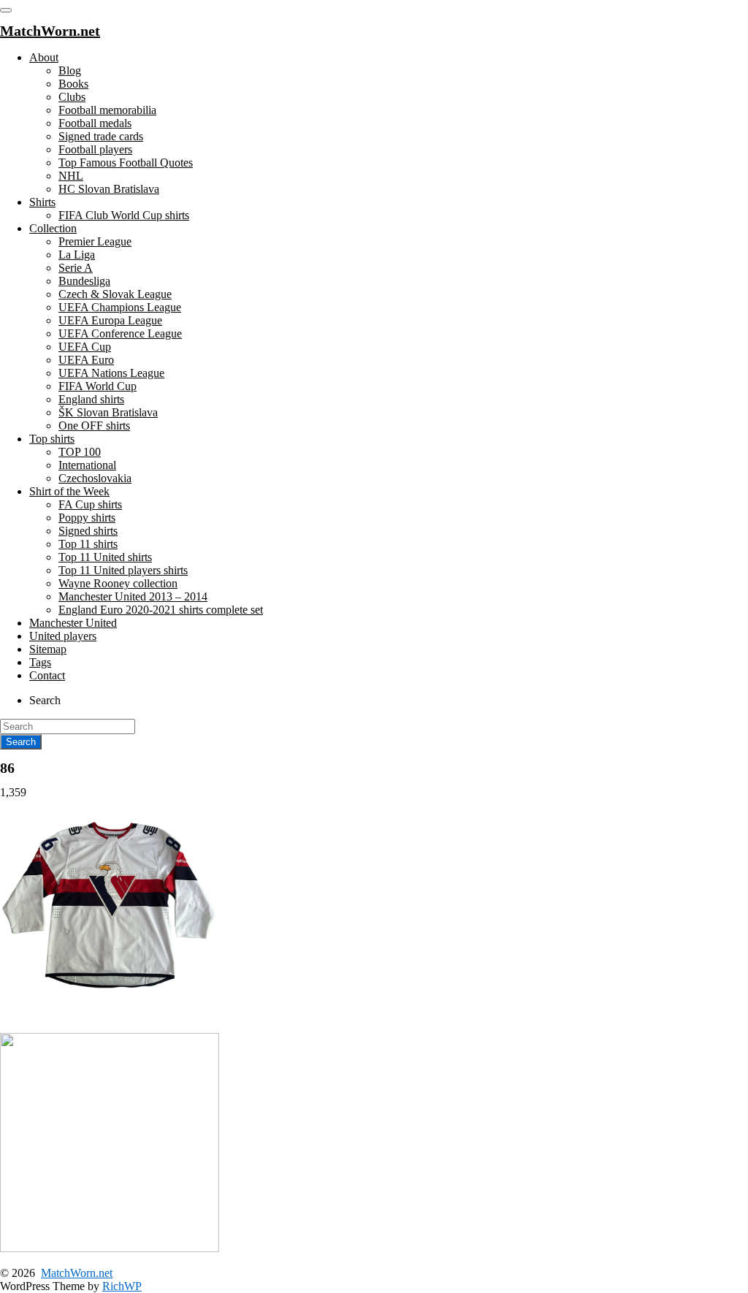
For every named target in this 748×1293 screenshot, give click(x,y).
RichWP (122, 1286)
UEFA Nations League (111, 373)
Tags (40, 662)
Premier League (94, 241)
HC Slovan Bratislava (108, 189)
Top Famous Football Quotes (125, 162)
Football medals (94, 123)
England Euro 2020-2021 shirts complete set (160, 609)
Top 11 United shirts (105, 557)
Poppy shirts (86, 517)
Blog (69, 70)
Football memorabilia (107, 110)
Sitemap (47, 649)
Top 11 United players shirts (123, 570)
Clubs (71, 97)
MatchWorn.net (76, 1273)
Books (73, 83)
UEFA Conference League (120, 333)
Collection (53, 228)
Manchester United (73, 623)
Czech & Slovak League (115, 294)
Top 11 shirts (88, 544)
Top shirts (52, 438)
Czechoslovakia (94, 478)
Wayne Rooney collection (118, 583)
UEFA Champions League (119, 307)
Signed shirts (88, 531)
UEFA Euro (86, 360)
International (87, 465)
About (43, 57)
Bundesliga (84, 281)
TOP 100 (79, 452)
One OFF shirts (94, 425)
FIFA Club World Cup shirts (123, 215)
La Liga (76, 254)
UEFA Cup (84, 346)
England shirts (91, 399)
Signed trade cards (100, 136)
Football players (95, 149)
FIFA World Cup (97, 386)
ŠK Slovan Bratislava (108, 412)
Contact (47, 675)
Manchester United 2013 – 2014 (132, 596)
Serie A (75, 268)
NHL (70, 175)
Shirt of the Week (69, 491)
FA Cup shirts (90, 504)
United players (62, 636)
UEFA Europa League (110, 320)
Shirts (42, 202)
